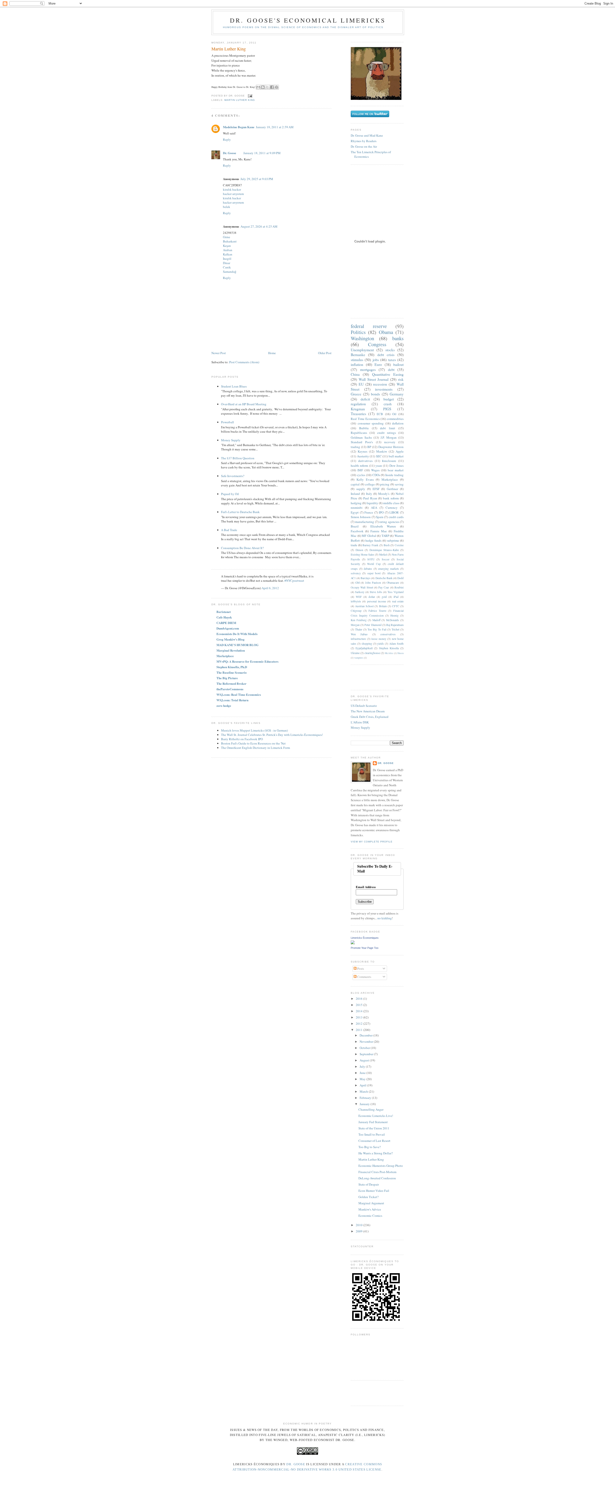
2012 (359, 1023)
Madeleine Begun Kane (238, 127)
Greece (356, 394)
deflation (398, 423)
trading (355, 447)
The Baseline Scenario (231, 672)
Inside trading (394, 475)
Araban (227, 250)
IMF (360, 470)
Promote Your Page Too (364, 947)
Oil (394, 414)
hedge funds (373, 540)
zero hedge (223, 705)
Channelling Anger (370, 1109)
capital (355, 484)
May (363, 1079)
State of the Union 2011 (373, 1128)
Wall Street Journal (374, 379)
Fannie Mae (378, 531)
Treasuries (358, 413)
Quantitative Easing (388, 374)
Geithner (392, 489)
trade (354, 545)
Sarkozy (359, 592)
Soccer (385, 559)
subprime (393, 540)
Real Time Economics (365, 419)
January (365, 1104)
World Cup (374, 564)
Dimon (359, 550)
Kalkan (227, 254)
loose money (378, 639)
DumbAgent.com (227, 628)
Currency (392, 507)
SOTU (371, 559)
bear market (396, 470)
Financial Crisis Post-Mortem (377, 1172)
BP (369, 447)
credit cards (396, 517)
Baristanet (223, 611)
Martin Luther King (228, 49)
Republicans (359, 432)
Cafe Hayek (224, 617)
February (366, 1098)
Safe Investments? (232, 476)
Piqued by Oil (230, 494)
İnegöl (227, 258)
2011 (359, 1030)
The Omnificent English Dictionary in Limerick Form (255, 747)
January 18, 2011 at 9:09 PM (262, 153)
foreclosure (389, 461)
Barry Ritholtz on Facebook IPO (242, 739)
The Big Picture (227, 678)
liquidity (372, 503)
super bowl (374, 573)
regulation (358, 403)
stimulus (357, 359)
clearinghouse (372, 653)
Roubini (399, 587)
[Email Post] (249, 95)
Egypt (355, 512)
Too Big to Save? (369, 1147)
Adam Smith (396, 643)
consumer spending (371, 423)
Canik (227, 267)
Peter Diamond (372, 625)
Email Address (366, 886)
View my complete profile (372, 841)
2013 (359, 1017)
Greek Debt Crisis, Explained (369, 717)
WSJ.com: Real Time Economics (238, 694)
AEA (374, 507)
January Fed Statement (373, 1122)
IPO (381, 512)
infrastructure (358, 639)
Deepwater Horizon (391, 447)
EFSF (376, 489)
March (364, 1091)
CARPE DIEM (226, 622)
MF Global (369, 535)
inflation (357, 364)
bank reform (391, 498)
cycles (361, 475)
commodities (395, 419)
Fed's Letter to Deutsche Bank (240, 512)
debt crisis (385, 354)
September (367, 1054)
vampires (358, 657)
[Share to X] (267, 87)
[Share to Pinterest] (276, 87)
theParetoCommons (229, 689)
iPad (396, 597)
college (370, 484)
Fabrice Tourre (377, 610)
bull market (396, 456)
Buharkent (230, 241)
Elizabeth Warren (383, 526)
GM (357, 582)
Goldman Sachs (361, 437)
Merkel (383, 554)
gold (384, 597)
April (363, 1085)
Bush (387, 545)
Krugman (358, 408)
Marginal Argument (371, 1203)
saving (399, 484)
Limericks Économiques (365, 937)
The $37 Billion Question (237, 458)
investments (384, 389)
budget (388, 399)
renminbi (357, 507)
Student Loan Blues (234, 386)
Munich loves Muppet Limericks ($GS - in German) (254, 730)
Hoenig (394, 615)
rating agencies (389, 522)
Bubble (364, 428)
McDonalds (392, 620)
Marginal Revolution (230, 650)
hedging (356, 503)
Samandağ (229, 271)
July (363, 1066)
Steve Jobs (376, 592)
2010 (359, 1225)
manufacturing (364, 522)
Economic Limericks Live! (375, 1116)
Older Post (325, 353)
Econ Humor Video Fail (373, 1190)
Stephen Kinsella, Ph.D (231, 667)
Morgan (355, 625)
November (367, 1041)
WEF (359, 597)
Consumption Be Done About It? (242, 548)
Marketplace (225, 656)
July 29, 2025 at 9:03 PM (256, 179)
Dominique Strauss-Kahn (384, 550)
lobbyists (356, 601)
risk (401, 379)
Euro (378, 364)
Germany (397, 394)
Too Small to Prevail (371, 1134)
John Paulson (373, 582)
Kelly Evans (365, 479)
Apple (400, 451)
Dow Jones (396, 465)
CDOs (376, 475)
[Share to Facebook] (272, 87)
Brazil (355, 526)
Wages (375, 470)
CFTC (395, 606)
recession (380, 384)
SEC (379, 456)
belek (226, 207)
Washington (362, 338)
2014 (359, 1011)
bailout (398, 364)
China (355, 374)
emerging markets (388, 568)
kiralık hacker (232, 189)
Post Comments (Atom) (244, 362)
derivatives (365, 461)
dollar (372, 597)
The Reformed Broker (231, 683)
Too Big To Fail (377, 629)
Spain (379, 517)
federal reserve (369, 326)
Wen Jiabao (359, 634)
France (368, 512)
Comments (364, 977)
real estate (398, 601)
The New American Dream (368, 711)
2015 (359, 1005)
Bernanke (358, 354)
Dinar (226, 263)
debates (368, 568)
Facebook (357, 531)
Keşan (227, 245)
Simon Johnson (361, 517)
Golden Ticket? (368, 1197)
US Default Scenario (364, 705)
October (365, 1048)
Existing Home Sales (362, 554)
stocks (390, 349)
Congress (377, 344)
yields (380, 643)
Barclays (365, 578)
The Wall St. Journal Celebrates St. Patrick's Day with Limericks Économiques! (272, 735)
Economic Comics (370, 1215)
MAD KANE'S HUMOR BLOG (237, 644)
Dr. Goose (229, 153)
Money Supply (230, 440)
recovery (389, 442)
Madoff (376, 620)
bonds (375, 394)
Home (272, 353)
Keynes (362, 451)
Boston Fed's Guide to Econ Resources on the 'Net (253, 743)
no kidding (384, 918)
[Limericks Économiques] (353, 943)
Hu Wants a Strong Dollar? (375, 1153)
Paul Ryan (370, 498)
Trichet (395, 629)
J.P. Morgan (389, 437)
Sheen (400, 653)
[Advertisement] (379, 677)
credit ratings (386, 432)
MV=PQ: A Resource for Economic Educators (247, 661)
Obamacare (393, 582)
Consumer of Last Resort (374, 1141)
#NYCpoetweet (294, 580)
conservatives (388, 634)
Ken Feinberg (359, 620)
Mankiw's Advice (369, 1209)
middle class (391, 503)
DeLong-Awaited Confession (377, 1178)
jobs (376, 359)
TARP (385, 535)
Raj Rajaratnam (395, 625)
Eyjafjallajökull (364, 648)
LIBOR (394, 512)
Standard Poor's (362, 442)
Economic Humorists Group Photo (380, 1165)
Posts (360, 968)
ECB (380, 414)
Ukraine (355, 653)
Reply (227, 139)
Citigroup (356, 610)
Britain (383, 606)
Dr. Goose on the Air (364, 146)
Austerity (363, 456)
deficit (365, 399)
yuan (378, 465)
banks (398, 338)
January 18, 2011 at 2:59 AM (275, 127)
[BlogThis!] (262, 87)
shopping (367, 643)
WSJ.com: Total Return (232, 700)
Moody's (383, 493)
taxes (392, 359)
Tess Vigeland (395, 592)
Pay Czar (383, 587)
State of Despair (368, 1184)
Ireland (355, 493)
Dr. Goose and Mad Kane (367, 135)
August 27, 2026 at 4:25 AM (258, 226)
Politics (358, 332)
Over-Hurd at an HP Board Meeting (243, 404)
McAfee (389, 653)
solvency (356, 573)
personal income (376, 601)
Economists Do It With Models (237, 633)
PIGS (387, 408)
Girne (226, 237)
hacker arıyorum (233, 194)
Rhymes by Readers (363, 141)
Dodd (400, 578)
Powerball (227, 422)
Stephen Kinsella (389, 648)
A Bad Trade (229, 530)
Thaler (358, 629)
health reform (359, 465)
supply (360, 489)
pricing (384, 484)
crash (388, 403)
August (365, 1060)
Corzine (399, 545)
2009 (359, 1231)
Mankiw (381, 451)
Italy (369, 493)
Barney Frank (370, 545)
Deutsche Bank (384, 578)
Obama (386, 332)
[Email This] (258, 87)
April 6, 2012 (270, 588)
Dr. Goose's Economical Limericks (308, 20)
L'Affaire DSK (360, 722)
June (363, 1073)
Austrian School (364, 606)
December (366, 1035)
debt (391, 369)
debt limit (387, 428)
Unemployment (362, 349)
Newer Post (218, 353)
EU (361, 384)
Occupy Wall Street (362, 587)
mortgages (368, 369)
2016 (359, 998)
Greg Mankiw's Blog (230, 639)
